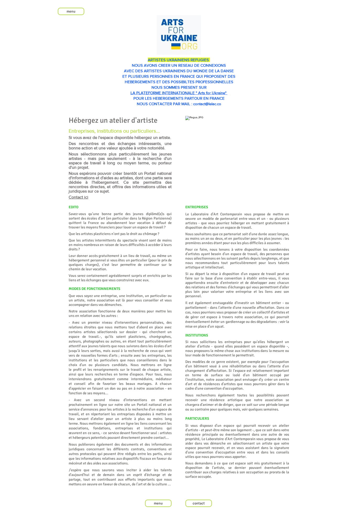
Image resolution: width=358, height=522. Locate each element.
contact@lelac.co (207, 104)
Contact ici (78, 197)
